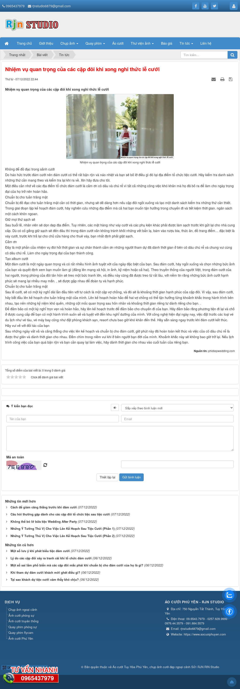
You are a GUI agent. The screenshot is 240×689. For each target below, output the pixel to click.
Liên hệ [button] (205, 43)
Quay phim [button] (94, 43)
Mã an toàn (15, 457)
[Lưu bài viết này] (231, 79)
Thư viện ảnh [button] (141, 43)
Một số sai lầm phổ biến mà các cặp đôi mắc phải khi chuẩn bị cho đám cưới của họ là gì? (77, 565)
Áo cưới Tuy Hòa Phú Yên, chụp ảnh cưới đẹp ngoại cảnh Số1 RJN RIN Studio (165, 667)
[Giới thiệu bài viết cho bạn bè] (214, 79)
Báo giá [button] (166, 43)
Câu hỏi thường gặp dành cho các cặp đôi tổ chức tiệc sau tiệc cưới (60, 514)
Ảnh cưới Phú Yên (20, 638)
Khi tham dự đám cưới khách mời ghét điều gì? (45, 572)
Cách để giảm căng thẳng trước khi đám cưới (44, 507)
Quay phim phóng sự (22, 627)
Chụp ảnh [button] (68, 43)
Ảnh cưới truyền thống (23, 621)
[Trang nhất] (7, 43)
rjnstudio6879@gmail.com (51, 6)
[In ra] (222, 79)
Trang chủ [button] (24, 43)
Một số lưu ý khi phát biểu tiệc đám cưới (40, 551)
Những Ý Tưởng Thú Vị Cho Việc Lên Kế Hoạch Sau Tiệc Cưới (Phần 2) (63, 536)
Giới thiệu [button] (46, 43)
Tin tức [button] (185, 43)
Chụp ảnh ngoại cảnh (22, 609)
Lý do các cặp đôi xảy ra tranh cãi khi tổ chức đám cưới (51, 558)
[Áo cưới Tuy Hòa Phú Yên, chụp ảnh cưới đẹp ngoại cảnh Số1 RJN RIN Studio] (31, 24)
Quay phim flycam (20, 632)
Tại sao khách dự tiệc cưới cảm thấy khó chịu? (45, 579)
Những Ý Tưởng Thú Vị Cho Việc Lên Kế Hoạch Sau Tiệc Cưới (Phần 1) (63, 528)
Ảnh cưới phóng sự (21, 615)
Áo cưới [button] (118, 43)
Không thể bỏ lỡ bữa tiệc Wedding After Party (44, 521)
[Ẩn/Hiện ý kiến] (115, 407)
